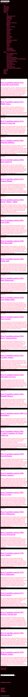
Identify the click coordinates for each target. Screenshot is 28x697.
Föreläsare (6, 9)
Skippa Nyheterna (11, 64)
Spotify (3, 688)
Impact (8, 34)
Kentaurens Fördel (11, 60)
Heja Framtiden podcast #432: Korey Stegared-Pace (12, 337)
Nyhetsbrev (6, 8)
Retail (8, 44)
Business (9, 20)
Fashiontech (9, 29)
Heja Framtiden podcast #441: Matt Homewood (12, 279)
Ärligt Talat (9, 65)
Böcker (5, 52)
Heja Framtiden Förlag (12, 53)
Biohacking (9, 17)
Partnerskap (6, 6)
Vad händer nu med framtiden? (14, 68)
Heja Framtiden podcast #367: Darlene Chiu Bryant (12, 613)
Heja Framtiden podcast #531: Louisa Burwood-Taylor (12, 84)
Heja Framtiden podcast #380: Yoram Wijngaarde (12, 533)
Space (8, 46)
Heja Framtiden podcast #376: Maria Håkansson (12, 573)
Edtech (8, 25)
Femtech (9, 30)
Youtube (3, 691)
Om (4, 5)
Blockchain (9, 18)
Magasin (6, 70)
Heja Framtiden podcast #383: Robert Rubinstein (12, 513)
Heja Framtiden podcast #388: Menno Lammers (12, 474)
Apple (2, 690)
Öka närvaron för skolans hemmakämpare (16, 58)
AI (7, 13)
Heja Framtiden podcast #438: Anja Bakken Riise (12, 298)
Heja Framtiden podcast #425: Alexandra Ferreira (12, 376)
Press (5, 72)
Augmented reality (11, 16)
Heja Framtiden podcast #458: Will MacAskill (12, 242)
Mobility (9, 38)
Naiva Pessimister (11, 66)
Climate (8, 21)
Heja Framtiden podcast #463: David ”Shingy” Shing (12, 201)
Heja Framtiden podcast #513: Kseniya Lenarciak (12, 122)
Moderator (6, 10)
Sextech (8, 45)
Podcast (5, 12)
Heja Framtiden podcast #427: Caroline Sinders (12, 356)
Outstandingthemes (5, 695)
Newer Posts (4, 668)
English (8, 24)
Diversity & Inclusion (12, 22)
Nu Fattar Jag (10, 62)
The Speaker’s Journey (12, 61)
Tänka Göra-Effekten (12, 57)
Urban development (11, 50)
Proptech (9, 42)
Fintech (8, 32)
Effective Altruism (11, 26)
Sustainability (10, 48)
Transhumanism (10, 49)
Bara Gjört (9, 56)
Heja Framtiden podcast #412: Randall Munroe (12, 395)
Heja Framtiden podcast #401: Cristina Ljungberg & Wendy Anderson (12, 433)
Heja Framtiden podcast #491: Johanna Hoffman (12, 141)
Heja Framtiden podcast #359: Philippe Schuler (12, 653)
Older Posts (3, 669)
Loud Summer (10, 54)
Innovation (9, 36)
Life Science (9, 37)
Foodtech (9, 33)
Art (7, 14)
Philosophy (9, 41)
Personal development (12, 40)
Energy (8, 28)
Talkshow (6, 69)
